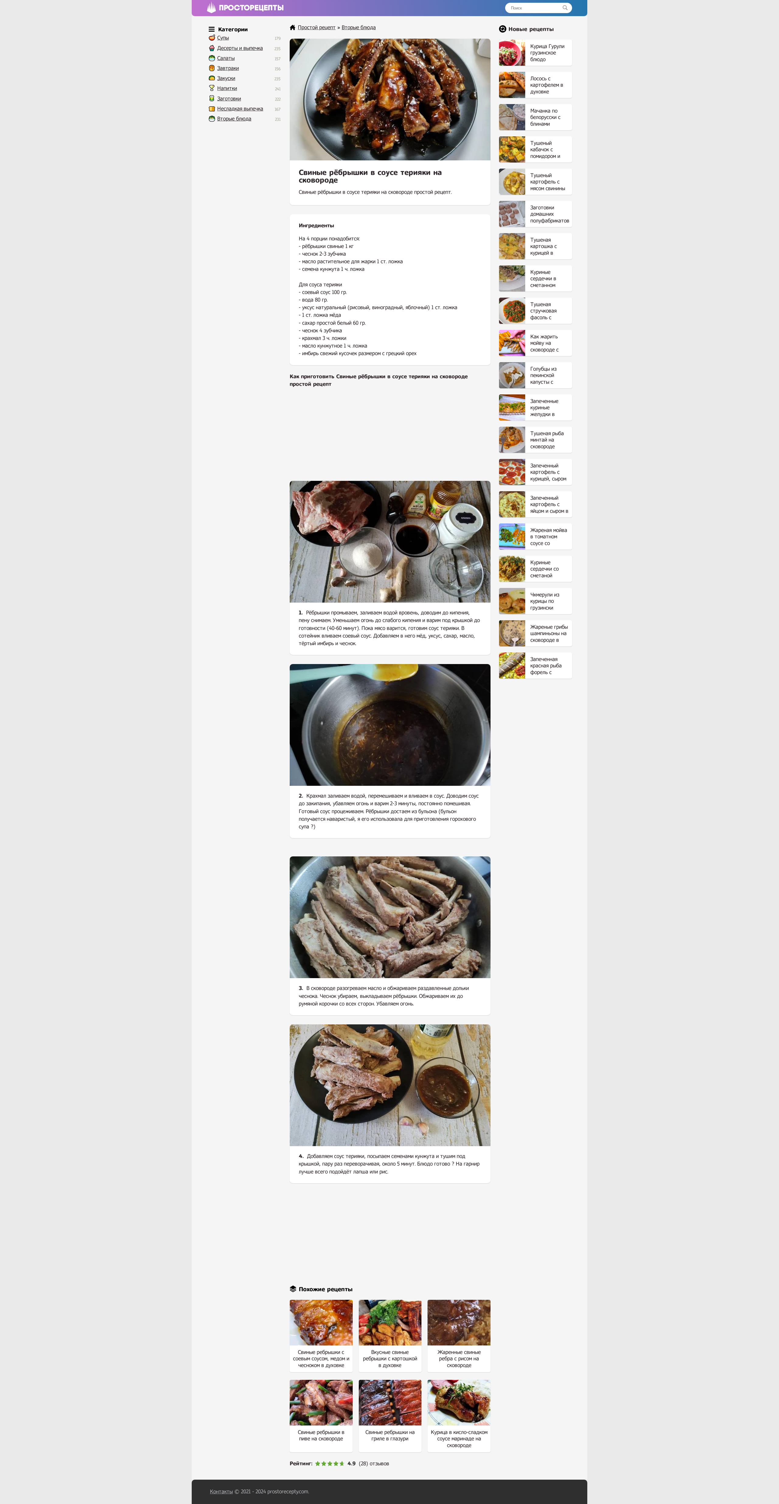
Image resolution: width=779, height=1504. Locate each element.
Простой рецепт (317, 27)
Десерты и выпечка (240, 48)
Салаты (226, 58)
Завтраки (228, 68)
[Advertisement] (390, 438)
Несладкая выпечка (240, 109)
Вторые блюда (234, 119)
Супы (223, 38)
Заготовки (229, 99)
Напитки (227, 88)
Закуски (226, 78)
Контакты (221, 1492)
